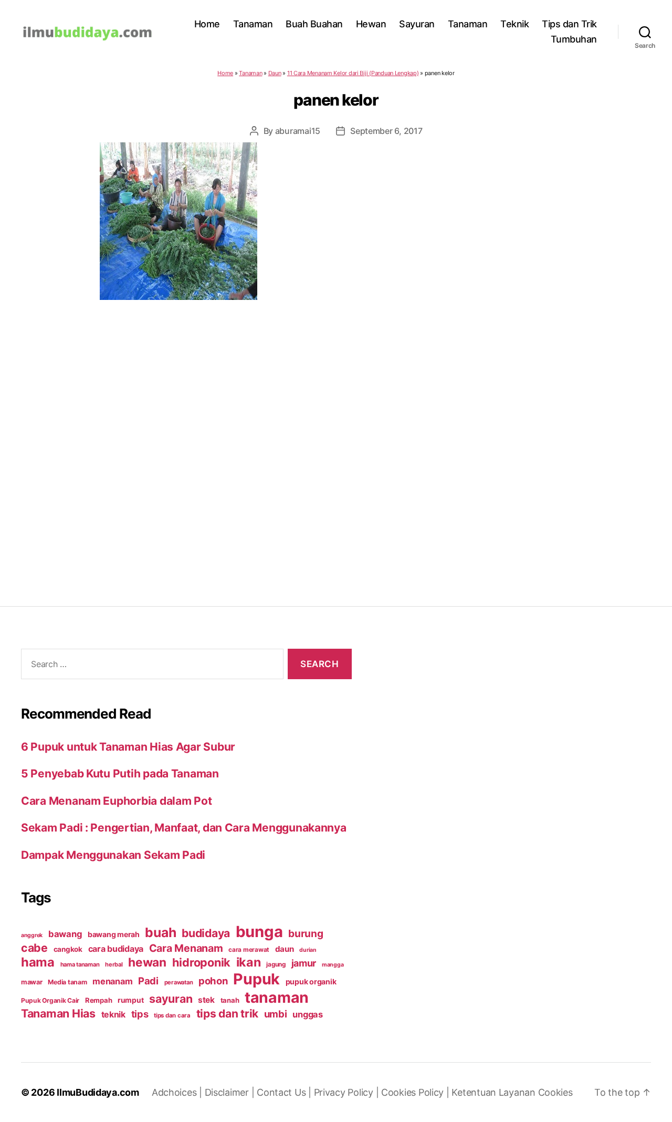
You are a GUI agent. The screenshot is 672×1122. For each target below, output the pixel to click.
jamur (304, 963)
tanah (229, 1000)
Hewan (371, 23)
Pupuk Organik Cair (50, 1000)
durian (307, 950)
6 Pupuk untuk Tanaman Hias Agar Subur (128, 746)
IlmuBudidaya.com (98, 1092)
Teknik (514, 23)
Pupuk (256, 979)
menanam (112, 981)
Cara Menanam (186, 948)
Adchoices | (178, 1092)
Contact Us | (285, 1092)
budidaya (206, 933)
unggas (307, 1014)
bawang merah (114, 934)
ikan (248, 962)
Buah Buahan (314, 23)
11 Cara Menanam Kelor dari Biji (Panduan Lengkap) (353, 73)
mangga (332, 964)
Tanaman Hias (58, 1013)
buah (160, 932)
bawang (65, 934)
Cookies (555, 1092)
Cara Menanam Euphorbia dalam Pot (116, 800)
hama (38, 962)
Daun (274, 73)
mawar (32, 982)
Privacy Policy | (347, 1092)
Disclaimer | (231, 1092)
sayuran (170, 998)
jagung (275, 964)
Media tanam (67, 982)
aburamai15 (297, 131)
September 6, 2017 (386, 131)
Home (207, 23)
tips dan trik (227, 1013)
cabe (34, 947)
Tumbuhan (574, 39)
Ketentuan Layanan (495, 1092)
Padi (148, 980)
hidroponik (201, 962)
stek (206, 1000)
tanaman (277, 997)
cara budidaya (116, 948)
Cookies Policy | (416, 1092)
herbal (113, 964)
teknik (113, 1015)
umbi (275, 1014)
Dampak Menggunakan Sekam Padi (113, 854)
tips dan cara (172, 1015)
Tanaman (253, 23)
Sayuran (417, 23)
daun (284, 949)
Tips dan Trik (569, 23)
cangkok (68, 949)
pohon (213, 980)
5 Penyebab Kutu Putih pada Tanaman (120, 773)
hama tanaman (80, 964)
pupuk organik (311, 981)
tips (140, 1014)
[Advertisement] (336, 432)
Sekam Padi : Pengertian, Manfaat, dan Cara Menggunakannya (183, 827)
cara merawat (248, 949)
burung (305, 933)
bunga (259, 931)
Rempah (98, 1000)
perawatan (178, 982)
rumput (130, 1000)
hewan (147, 962)
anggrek (32, 935)
